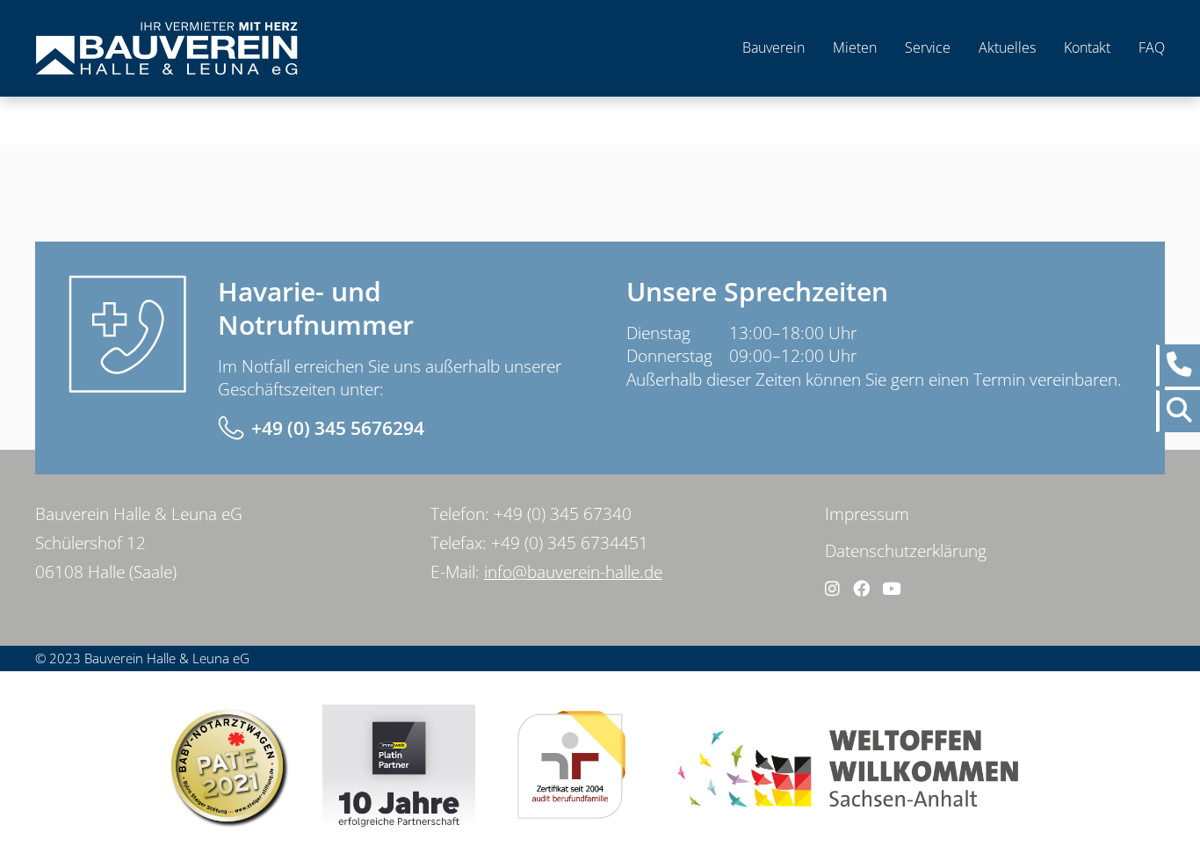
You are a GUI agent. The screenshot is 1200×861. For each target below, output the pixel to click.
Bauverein (773, 47)
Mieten (855, 47)
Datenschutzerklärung (906, 550)
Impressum (867, 514)
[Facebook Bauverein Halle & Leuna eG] (861, 588)
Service (928, 47)
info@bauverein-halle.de (573, 572)
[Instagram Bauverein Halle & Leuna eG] (832, 588)
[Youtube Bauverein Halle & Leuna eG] (891, 588)
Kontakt (1087, 47)
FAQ (1152, 47)
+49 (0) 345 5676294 (337, 428)
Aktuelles (1007, 47)
